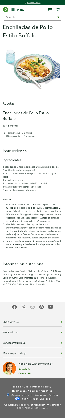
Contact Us (24, 373)
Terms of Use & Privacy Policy (31, 386)
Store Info (24, 369)
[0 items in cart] (58, 9)
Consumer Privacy (46, 394)
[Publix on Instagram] (32, 308)
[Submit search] (58, 17)
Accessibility (20, 394)
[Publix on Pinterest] (41, 308)
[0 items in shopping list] (50, 9)
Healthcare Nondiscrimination (32, 390)
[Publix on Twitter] (23, 308)
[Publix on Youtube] (50, 308)
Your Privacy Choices (35, 398)
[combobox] (31, 17)
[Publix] (5, 10)
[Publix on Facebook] (14, 308)
